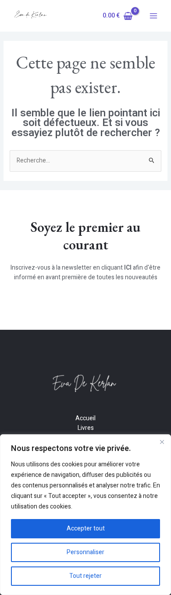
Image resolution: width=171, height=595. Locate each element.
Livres (86, 428)
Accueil (85, 418)
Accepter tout (86, 528)
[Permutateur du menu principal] (153, 16)
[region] (85, 514)
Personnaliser (85, 552)
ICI (128, 267)
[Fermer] (162, 441)
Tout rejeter (85, 576)
